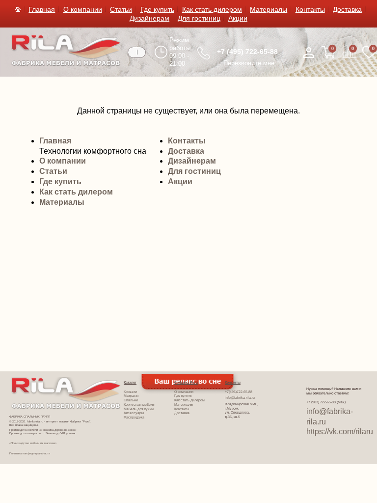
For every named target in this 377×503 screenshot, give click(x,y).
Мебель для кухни (139, 409)
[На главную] (66, 64)
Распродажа (134, 417)
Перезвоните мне (248, 63)
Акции (237, 18)
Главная (41, 9)
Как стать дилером (212, 9)
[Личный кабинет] (309, 52)
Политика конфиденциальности (29, 453)
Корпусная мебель (139, 404)
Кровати (130, 391)
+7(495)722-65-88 (238, 391)
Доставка (347, 9)
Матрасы (131, 395)
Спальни (131, 400)
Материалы (268, 9)
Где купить (157, 9)
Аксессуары (134, 413)
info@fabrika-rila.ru (240, 397)
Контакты (310, 9)
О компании (82, 9)
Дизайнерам (149, 18)
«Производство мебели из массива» (32, 443)
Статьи (121, 9)
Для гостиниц (199, 18)
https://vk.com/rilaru (339, 431)
